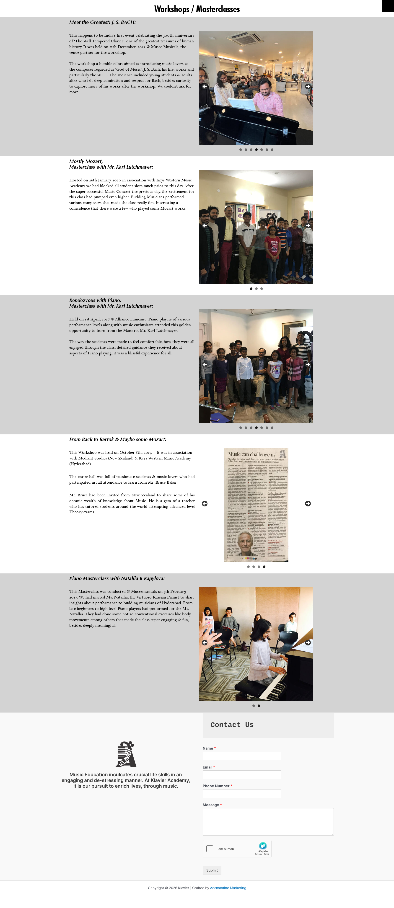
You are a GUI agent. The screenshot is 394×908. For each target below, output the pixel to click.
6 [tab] (267, 149)
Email (209, 767)
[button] (388, 6)
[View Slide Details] (256, 88)
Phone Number (217, 786)
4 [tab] (256, 149)
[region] (256, 88)
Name (209, 748)
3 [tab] (251, 149)
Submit (212, 870)
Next (307, 86)
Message (212, 804)
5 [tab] (261, 149)
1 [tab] (240, 149)
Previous (205, 86)
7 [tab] (272, 149)
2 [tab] (246, 149)
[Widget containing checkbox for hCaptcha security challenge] (237, 848)
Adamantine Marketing (228, 888)
